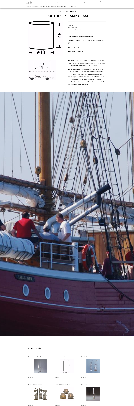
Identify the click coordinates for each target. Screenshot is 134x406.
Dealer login (52, 2)
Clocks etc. (28, 6)
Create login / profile (80, 29)
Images (94, 2)
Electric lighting (35, 6)
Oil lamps (48, 6)
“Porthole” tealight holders (62, 384)
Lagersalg (76, 6)
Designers (84, 2)
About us (90, 2)
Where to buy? (73, 2)
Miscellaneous (64, 6)
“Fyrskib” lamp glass (61, 356)
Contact (79, 2)
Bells (58, 6)
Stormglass (53, 6)
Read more (30, 377)
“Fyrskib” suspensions (87, 356)
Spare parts (70, 6)
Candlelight (42, 6)
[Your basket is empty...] (100, 2)
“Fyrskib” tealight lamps (35, 384)
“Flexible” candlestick (34, 356)
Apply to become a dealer (62, 2)
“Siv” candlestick (86, 384)
